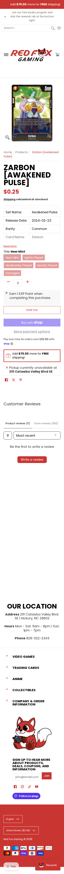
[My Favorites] (59, 28)
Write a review (32, 459)
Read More (10, 246)
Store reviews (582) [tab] (46, 423)
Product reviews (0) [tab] (18, 423)
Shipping (9, 199)
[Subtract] (8, 282)
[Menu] (6, 55)
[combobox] (26, 28)
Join (47, 776)
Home (8, 152)
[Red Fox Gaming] (31, 55)
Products (21, 152)
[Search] (53, 28)
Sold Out (32, 310)
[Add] (27, 282)
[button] (57, 55)
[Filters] (8, 435)
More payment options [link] (32, 332)
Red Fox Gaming (13, 839)
